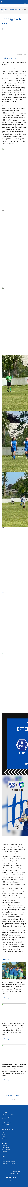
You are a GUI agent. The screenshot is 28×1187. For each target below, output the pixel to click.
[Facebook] (7, 1177)
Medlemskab (6, 1149)
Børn (3, 1132)
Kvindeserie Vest (15, 9)
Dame (6, 9)
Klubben (23, 1021)
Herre (3, 1136)
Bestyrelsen (5, 1147)
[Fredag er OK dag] (14, 1011)
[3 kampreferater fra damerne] (14, 970)
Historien (5, 1145)
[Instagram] (10, 1177)
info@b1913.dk (6, 1123)
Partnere (4, 1151)
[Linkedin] (13, 1177)
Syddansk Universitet (8, 1163)
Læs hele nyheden (7, 997)
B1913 (1, 9)
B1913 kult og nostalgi (9, 1161)
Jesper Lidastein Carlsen (16, 1180)
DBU (3, 1159)
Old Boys (4, 1138)
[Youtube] (18, 1177)
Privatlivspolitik (14, 1173)
